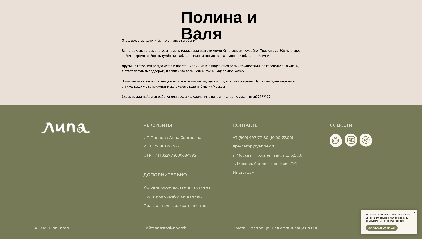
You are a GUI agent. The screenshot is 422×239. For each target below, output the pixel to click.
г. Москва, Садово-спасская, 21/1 (265, 163)
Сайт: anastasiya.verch (165, 227)
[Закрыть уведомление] (414, 212)
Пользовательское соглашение (174, 205)
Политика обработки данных (172, 196)
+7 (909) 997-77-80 (250, 137)
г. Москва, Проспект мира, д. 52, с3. (267, 155)
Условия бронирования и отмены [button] (177, 187)
